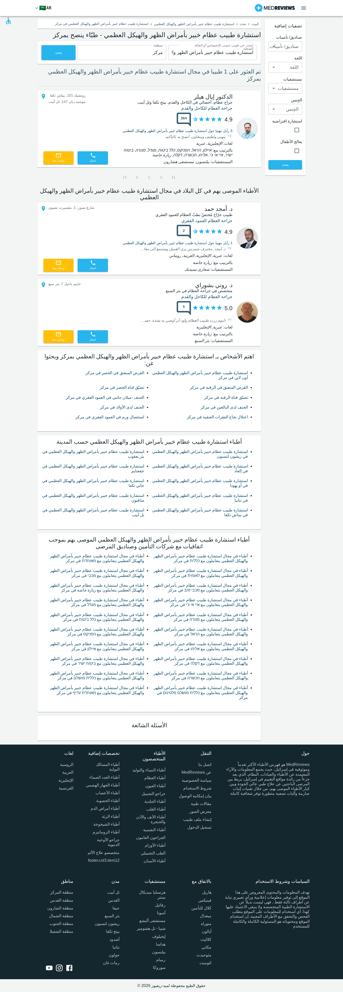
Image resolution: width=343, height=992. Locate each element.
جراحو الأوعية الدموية (108, 842)
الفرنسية (66, 788)
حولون (114, 955)
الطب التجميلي (153, 853)
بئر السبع (112, 916)
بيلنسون (158, 952)
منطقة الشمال (61, 916)
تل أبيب (113, 892)
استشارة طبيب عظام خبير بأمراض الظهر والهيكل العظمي (194, 24)
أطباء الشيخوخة (106, 824)
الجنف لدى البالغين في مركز (224, 407)
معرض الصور (200, 811)
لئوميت (205, 963)
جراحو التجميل (153, 793)
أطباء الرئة (110, 816)
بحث (243, 24)
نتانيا (115, 947)
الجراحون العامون (150, 837)
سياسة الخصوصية (196, 780)
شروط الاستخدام (197, 788)
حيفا (115, 908)
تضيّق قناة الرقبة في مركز (226, 397)
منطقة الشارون (60, 908)
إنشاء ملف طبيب (197, 819)
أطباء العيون (155, 786)
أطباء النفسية (154, 830)
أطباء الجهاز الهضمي (102, 785)
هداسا (160, 944)
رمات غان (111, 963)
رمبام (160, 960)
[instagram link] (58, 968)
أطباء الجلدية (154, 801)
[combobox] (212, 52)
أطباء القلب (155, 809)
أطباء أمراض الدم (105, 808)
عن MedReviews (196, 772)
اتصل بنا (204, 764)
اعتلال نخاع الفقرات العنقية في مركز (217, 417)
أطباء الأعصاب (107, 793)
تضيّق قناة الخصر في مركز (122, 387)
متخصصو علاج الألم (103, 852)
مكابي (206, 947)
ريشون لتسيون (107, 923)
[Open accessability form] (8, 21)
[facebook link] (68, 968)
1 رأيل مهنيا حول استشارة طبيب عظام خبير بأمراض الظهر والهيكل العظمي (178, 243)
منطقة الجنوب (61, 923)
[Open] (273, 46)
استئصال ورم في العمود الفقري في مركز (110, 417)
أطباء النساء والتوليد (148, 770)
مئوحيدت (203, 955)
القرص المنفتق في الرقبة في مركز (219, 387)
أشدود (114, 939)
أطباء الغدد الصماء (104, 777)
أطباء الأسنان (154, 861)
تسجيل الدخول (199, 827)
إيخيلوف (158, 936)
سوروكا (159, 967)
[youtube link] (48, 968)
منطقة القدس (61, 900)
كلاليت (205, 939)
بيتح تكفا (112, 931)
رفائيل (160, 905)
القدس (113, 900)
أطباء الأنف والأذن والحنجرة (150, 819)
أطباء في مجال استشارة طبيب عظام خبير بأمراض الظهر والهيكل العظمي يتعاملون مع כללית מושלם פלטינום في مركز (201, 692)
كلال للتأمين (201, 908)
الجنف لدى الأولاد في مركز (122, 407)
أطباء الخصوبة (107, 801)
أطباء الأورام (155, 845)
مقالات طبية (201, 804)
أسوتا (161, 913)
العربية (67, 772)
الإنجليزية (66, 780)
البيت (255, 24)
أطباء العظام (154, 778)
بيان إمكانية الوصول (195, 796)
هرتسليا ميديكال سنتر (152, 894)
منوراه (206, 923)
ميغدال (205, 916)
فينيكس (204, 900)
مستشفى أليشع (152, 920)
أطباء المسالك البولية (107, 766)
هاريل (206, 892)
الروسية (66, 764)
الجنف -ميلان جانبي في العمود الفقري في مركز (105, 397)
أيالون (206, 931)
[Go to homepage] (275, 8)
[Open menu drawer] (304, 8)
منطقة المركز (61, 892)
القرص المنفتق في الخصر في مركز (115, 373)
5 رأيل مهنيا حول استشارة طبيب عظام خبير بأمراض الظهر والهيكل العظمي (178, 131)
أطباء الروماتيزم (106, 832)
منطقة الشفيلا (61, 931)
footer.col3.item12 (103, 860)
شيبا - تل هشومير (151, 928)
